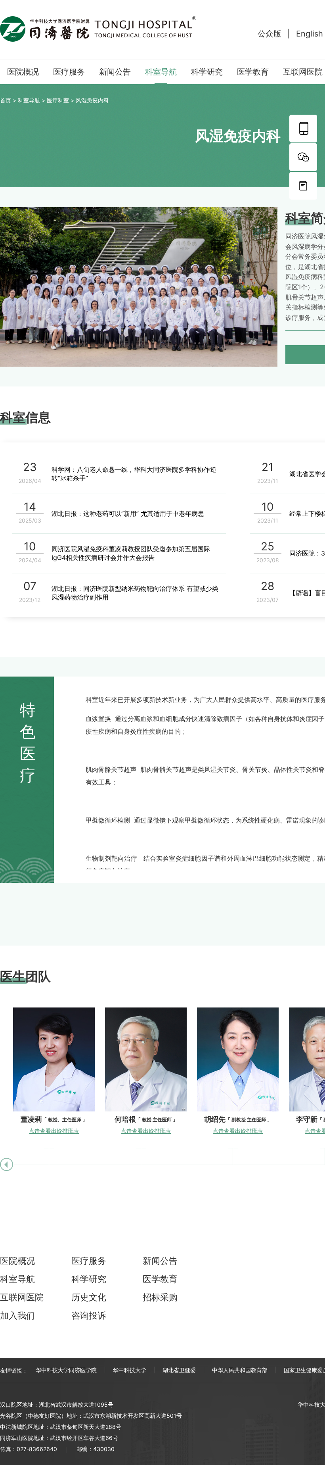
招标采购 (160, 1297)
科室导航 (161, 72)
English (309, 33)
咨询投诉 (88, 1315)
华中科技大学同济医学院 (66, 1370)
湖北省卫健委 (179, 1370)
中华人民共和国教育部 (240, 1370)
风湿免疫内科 (92, 100)
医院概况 (23, 72)
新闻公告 (115, 72)
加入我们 (17, 1315)
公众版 (269, 33)
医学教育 (253, 72)
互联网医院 (303, 72)
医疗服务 (69, 72)
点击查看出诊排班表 (54, 1130)
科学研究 (207, 72)
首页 (5, 100)
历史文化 (88, 1297)
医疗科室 (58, 100)
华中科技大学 (129, 1370)
